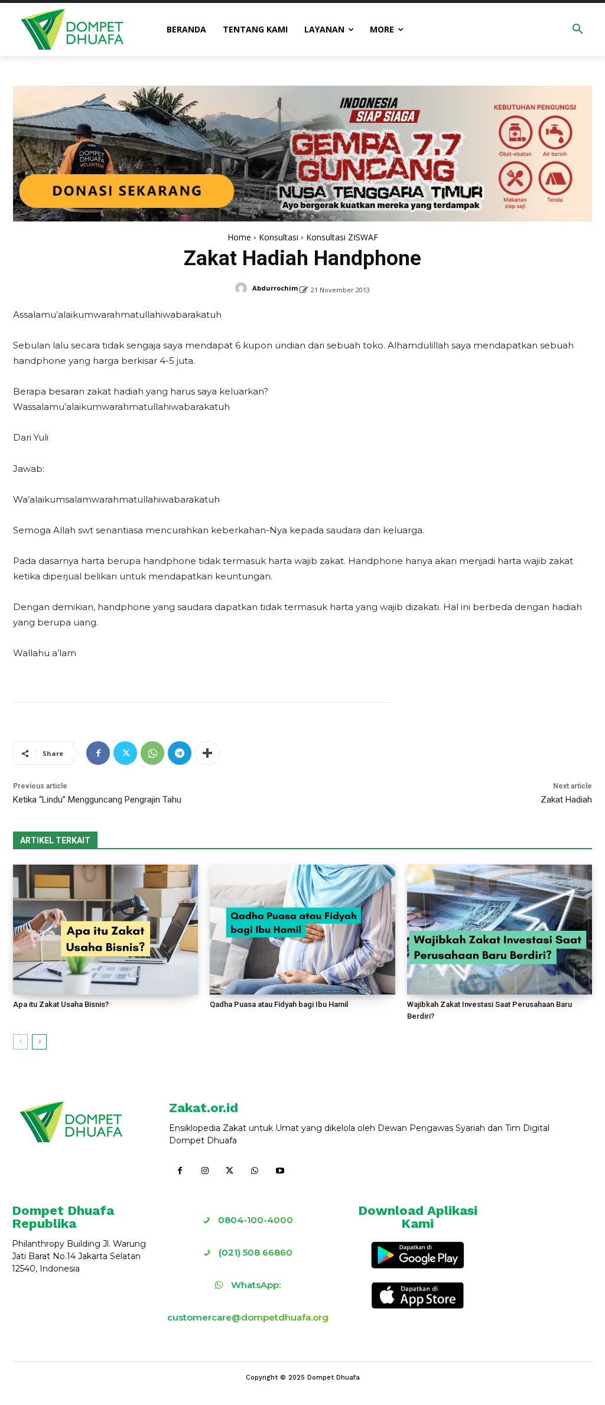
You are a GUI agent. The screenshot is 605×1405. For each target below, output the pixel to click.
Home (239, 237)
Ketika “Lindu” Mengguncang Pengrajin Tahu (97, 799)
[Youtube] (280, 1171)
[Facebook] (98, 753)
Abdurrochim (275, 287)
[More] (207, 753)
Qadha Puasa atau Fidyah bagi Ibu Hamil (279, 1004)
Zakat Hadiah (566, 799)
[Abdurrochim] (243, 288)
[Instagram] (204, 1171)
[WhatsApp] (152, 753)
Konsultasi (278, 237)
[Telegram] (179, 753)
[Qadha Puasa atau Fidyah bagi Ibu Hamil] (302, 929)
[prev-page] (20, 1041)
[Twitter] (125, 753)
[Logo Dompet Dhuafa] (72, 29)
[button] (578, 29)
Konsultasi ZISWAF (342, 237)
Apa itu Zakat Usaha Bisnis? (61, 1004)
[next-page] (39, 1041)
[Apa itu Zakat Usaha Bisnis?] (105, 929)
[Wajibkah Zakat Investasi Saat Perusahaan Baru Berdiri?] (499, 929)
